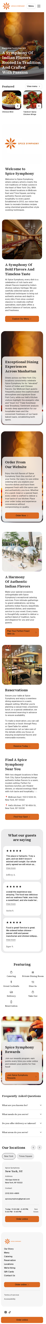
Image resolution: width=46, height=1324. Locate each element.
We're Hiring (9, 1268)
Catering (8, 1256)
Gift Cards (9, 1271)
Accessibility (9, 1299)
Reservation (10, 1260)
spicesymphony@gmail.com (17, 1199)
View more (11, 868)
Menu (31, 6)
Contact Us (9, 1275)
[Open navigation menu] (38, 6)
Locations (9, 1264)
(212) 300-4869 (12, 1194)
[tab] (9, 1156)
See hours (35, 1210)
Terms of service (11, 1295)
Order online (22, 1219)
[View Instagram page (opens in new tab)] (5, 1312)
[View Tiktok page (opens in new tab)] (9, 1312)
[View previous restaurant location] (33, 1147)
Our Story (9, 1249)
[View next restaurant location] (39, 1147)
